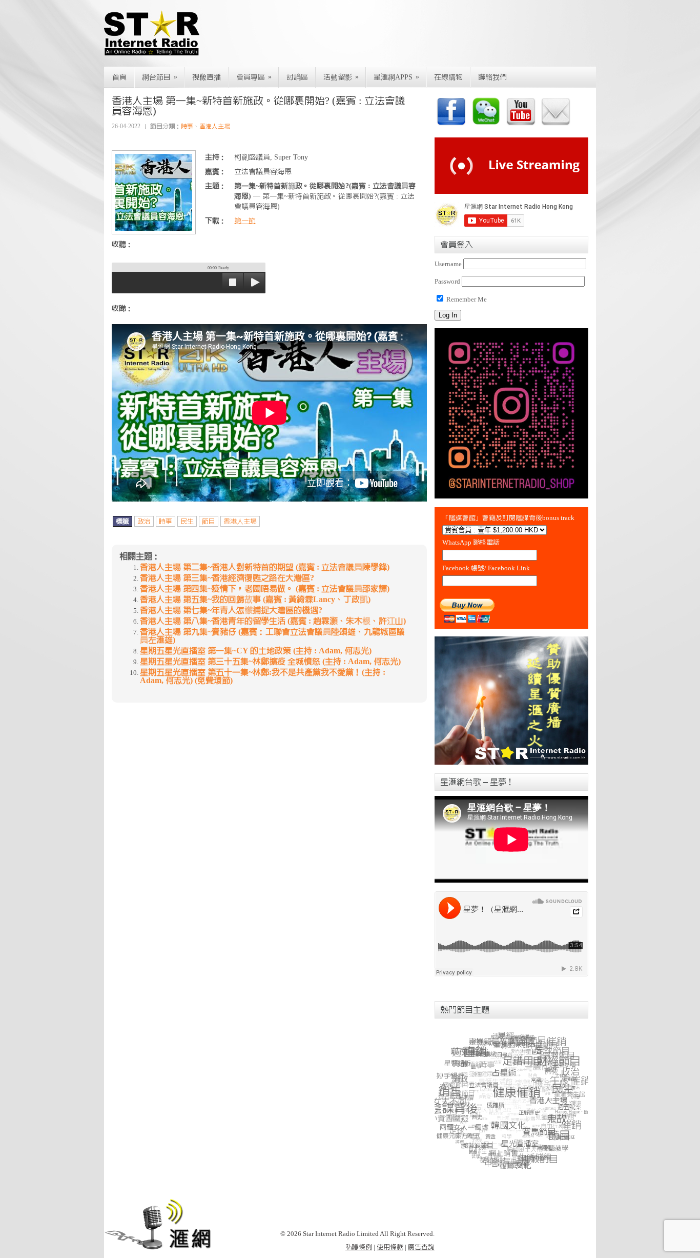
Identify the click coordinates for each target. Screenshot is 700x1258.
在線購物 (448, 77)
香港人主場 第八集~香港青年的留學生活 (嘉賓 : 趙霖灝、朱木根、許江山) (273, 621)
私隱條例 (358, 1247)
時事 (187, 126)
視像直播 (206, 77)
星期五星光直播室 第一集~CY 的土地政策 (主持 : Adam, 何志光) (256, 651)
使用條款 (390, 1247)
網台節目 (159, 77)
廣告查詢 (421, 1247)
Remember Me (466, 299)
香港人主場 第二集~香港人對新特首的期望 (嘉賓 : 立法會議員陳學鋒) (264, 567)
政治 (144, 521)
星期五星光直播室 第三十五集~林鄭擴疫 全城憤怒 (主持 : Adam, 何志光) (270, 661)
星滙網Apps (396, 77)
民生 (187, 521)
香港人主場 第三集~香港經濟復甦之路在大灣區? (227, 578)
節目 (208, 521)
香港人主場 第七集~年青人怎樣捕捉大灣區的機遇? (231, 610)
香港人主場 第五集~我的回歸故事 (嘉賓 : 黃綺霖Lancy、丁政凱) (255, 599)
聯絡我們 (492, 77)
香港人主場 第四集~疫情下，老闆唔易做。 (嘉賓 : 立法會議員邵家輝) (264, 589)
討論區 (297, 77)
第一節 (245, 221)
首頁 (119, 77)
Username (448, 264)
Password (447, 281)
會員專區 (254, 77)
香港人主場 (214, 126)
